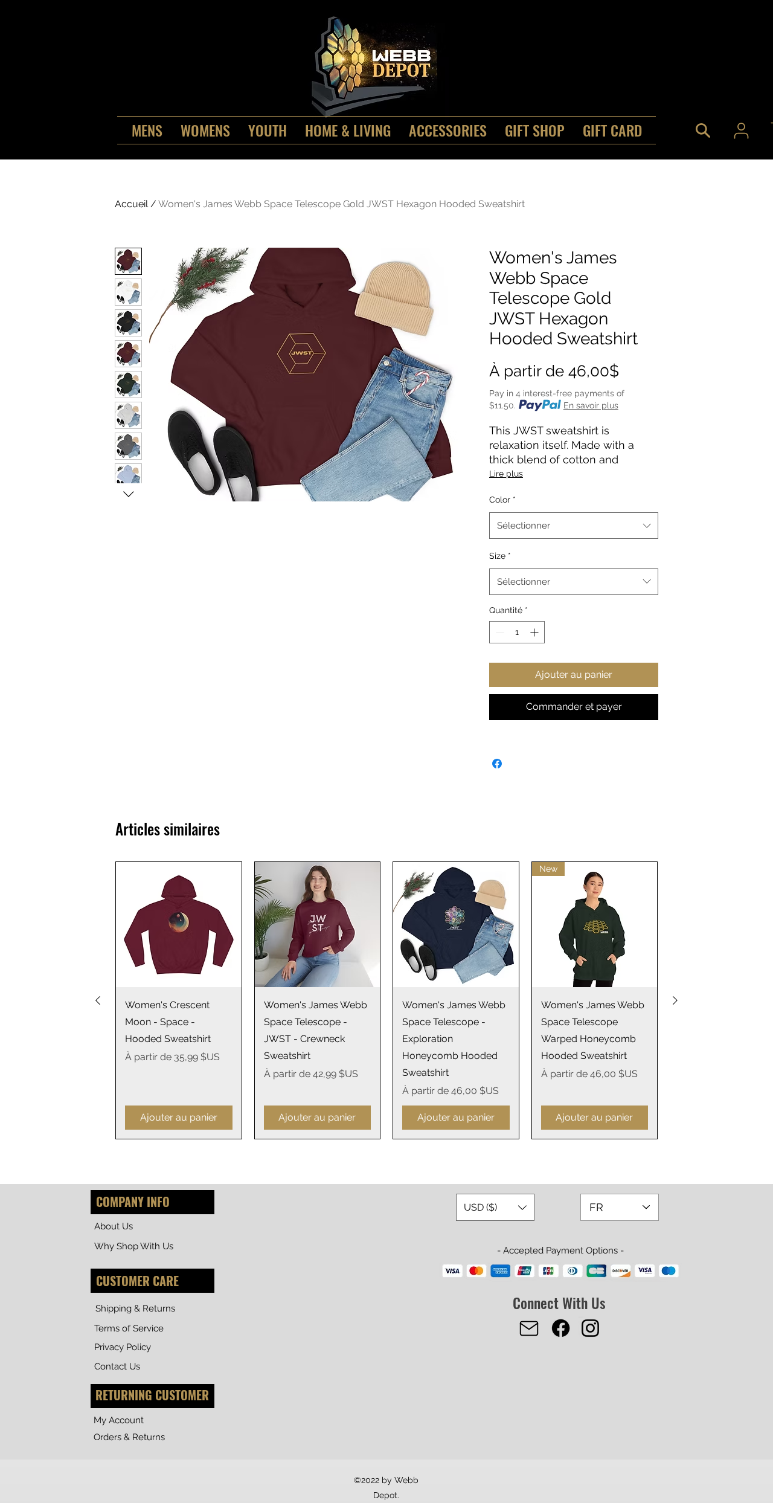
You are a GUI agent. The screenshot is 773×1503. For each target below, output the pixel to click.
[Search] (703, 130)
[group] (386, 1001)
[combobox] (573, 525)
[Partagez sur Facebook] (497, 763)
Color (502, 499)
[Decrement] (498, 632)
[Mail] (529, 1328)
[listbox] (495, 1207)
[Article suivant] (675, 1000)
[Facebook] (561, 1328)
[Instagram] (590, 1328)
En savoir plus (590, 405)
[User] (741, 130)
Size (500, 556)
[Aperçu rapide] (179, 925)
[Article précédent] (98, 1000)
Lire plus (506, 473)
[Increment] (535, 632)
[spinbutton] (517, 632)
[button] (495, 1207)
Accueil (131, 204)
